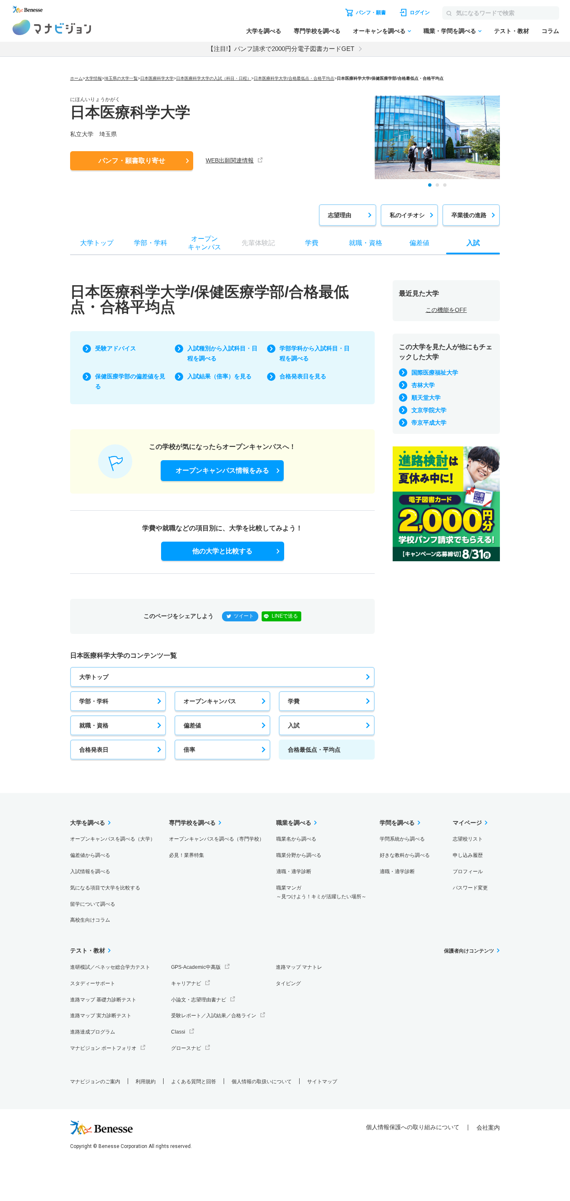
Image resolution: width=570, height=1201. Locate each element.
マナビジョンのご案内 (95, 1081)
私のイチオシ (407, 215)
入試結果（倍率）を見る (219, 376)
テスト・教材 (511, 31)
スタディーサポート (92, 983)
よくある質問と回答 (193, 1081)
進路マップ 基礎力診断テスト (103, 1000)
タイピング (288, 983)
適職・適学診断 (293, 871)
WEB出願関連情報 (230, 160)
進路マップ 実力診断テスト (100, 1016)
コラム (550, 31)
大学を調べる (263, 31)
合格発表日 (93, 749)
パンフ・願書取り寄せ (131, 160)
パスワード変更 (470, 888)
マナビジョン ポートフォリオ (103, 1048)
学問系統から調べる (402, 839)
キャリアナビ (186, 983)
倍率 (189, 749)
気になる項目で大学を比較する (105, 888)
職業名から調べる (296, 839)
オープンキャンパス (210, 701)
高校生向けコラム (90, 920)
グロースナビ (186, 1048)
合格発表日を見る (303, 376)
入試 (294, 725)
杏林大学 (423, 385)
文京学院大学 (428, 410)
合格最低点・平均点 (314, 749)
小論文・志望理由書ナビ (198, 1000)
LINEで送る (285, 616)
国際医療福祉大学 (434, 372)
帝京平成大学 (428, 423)
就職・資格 (93, 725)
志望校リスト (468, 839)
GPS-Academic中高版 (196, 967)
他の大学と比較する (222, 551)
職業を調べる (293, 822)
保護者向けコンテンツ (469, 951)
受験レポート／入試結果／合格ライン (213, 1016)
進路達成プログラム (92, 1032)
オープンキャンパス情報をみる (222, 470)
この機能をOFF (446, 310)
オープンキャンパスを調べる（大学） (112, 839)
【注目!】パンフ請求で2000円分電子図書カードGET (280, 48)
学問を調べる (397, 822)
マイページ (467, 822)
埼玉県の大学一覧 (121, 78)
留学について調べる (92, 904)
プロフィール (468, 871)
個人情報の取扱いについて (262, 1081)
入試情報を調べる (90, 871)
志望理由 (339, 215)
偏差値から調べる (90, 855)
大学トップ (93, 677)
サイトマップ (322, 1081)
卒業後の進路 (469, 215)
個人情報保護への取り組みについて (412, 1127)
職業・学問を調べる (450, 31)
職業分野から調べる (298, 855)
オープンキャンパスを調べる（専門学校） (216, 839)
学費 (294, 701)
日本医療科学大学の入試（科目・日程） (213, 78)
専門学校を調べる (317, 31)
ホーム (76, 78)
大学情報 (93, 78)
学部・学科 (93, 701)
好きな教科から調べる (405, 855)
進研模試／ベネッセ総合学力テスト (110, 967)
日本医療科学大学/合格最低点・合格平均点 (294, 78)
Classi (178, 1032)
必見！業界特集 (186, 855)
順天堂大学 (426, 397)
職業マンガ (321, 892)
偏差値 (192, 725)
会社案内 (488, 1127)
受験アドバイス (115, 348)
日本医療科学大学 (157, 78)
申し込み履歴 (468, 855)
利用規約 (146, 1081)
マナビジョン (52, 27)
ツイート (244, 616)
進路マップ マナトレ (299, 967)
